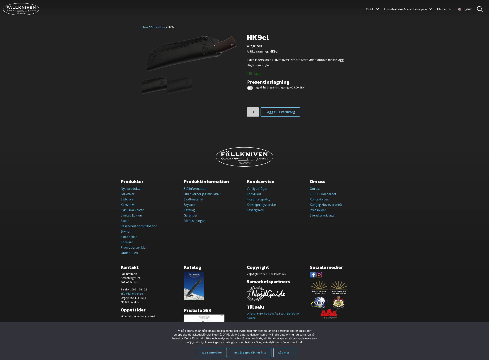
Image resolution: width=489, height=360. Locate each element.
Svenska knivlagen (323, 215)
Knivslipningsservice (261, 205)
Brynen (126, 231)
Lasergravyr (255, 210)
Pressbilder (318, 210)
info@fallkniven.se (132, 293)
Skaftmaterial (193, 199)
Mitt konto (444, 9)
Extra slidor (157, 27)
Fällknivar (127, 194)
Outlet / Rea (129, 253)
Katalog (189, 210)
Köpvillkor (254, 194)
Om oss (315, 188)
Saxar (125, 221)
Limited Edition (131, 215)
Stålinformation (195, 188)
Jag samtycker (212, 352)
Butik (370, 9)
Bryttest (189, 205)
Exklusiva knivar (132, 210)
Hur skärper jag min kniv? (202, 194)
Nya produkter (131, 188)
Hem (145, 27)
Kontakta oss (319, 199)
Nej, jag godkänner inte (250, 352)
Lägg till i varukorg (280, 112)
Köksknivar (129, 205)
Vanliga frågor (257, 188)
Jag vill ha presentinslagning (280, 87)
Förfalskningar (194, 221)
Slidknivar (128, 199)
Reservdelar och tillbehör (139, 226)
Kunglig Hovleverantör (326, 205)
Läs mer (283, 352)
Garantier (191, 215)
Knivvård (127, 242)
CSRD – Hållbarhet (323, 194)
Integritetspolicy (258, 199)
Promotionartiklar (134, 247)
